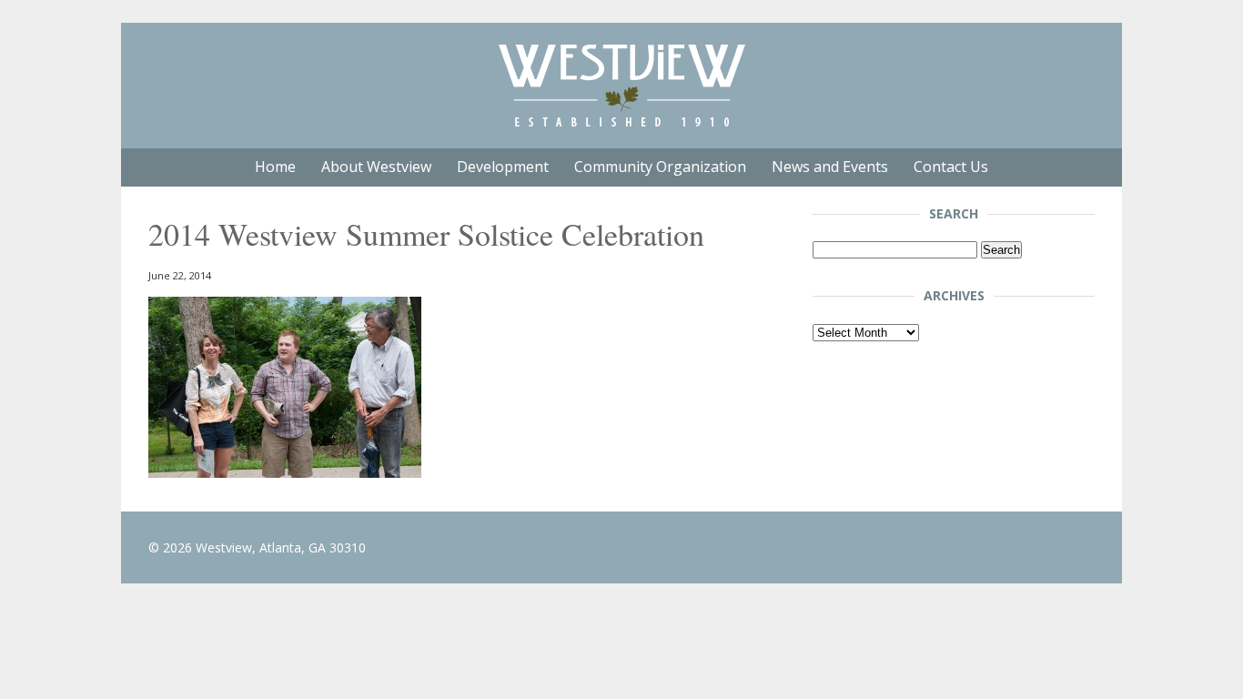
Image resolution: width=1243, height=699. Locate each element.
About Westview (376, 167)
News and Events (830, 167)
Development (503, 167)
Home (275, 167)
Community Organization (660, 167)
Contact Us (951, 167)
